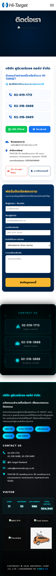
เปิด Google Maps (16, 171)
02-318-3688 (24, 106)
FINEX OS (42, 569)
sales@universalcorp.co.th (20, 468)
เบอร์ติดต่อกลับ (12, 227)
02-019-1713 (23, 95)
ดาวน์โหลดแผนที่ (41, 171)
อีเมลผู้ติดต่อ (10, 215)
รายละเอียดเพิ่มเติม (13, 252)
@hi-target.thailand (17, 462)
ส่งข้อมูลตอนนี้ (28, 282)
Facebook (41, 129)
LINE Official (18, 129)
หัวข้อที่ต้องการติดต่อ (14, 239)
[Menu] (52, 5)
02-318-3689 (24, 117)
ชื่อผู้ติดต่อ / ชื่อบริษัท (14, 203)
